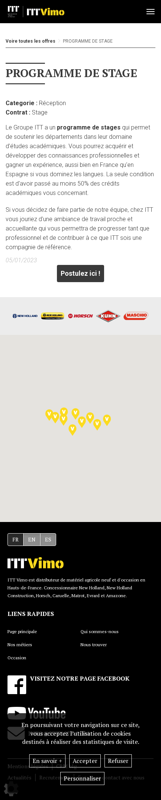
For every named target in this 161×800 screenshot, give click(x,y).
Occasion (16, 657)
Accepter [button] (85, 761)
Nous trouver (93, 644)
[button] (72, 430)
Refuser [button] (118, 761)
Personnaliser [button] (82, 778)
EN (32, 539)
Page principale (22, 631)
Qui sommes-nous (99, 631)
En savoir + (47, 761)
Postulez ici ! (80, 273)
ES (48, 539)
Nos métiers (19, 644)
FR (15, 539)
